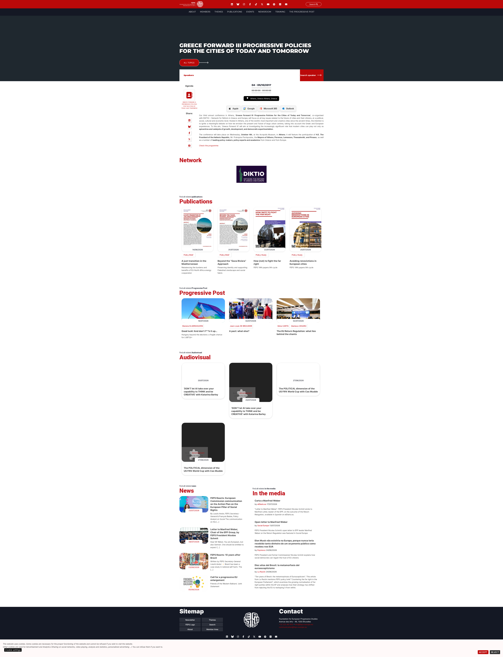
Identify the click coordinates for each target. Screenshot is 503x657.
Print (189, 145)
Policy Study (261, 255)
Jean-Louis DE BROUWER (241, 326)
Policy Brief (188, 255)
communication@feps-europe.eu (293, 627)
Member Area (212, 629)
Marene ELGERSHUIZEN (192, 326)
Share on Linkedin (189, 120)
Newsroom (264, 12)
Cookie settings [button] (13, 650)
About (192, 12)
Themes (219, 12)
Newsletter (190, 620)
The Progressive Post (301, 12)
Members (205, 12)
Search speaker (308, 75)
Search (312, 4)
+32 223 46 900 (286, 624)
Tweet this (189, 139)
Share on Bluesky (189, 127)
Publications (234, 12)
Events (250, 12)
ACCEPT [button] (483, 652)
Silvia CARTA (283, 326)
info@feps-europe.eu (304, 624)
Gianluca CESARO (298, 326)
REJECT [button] (495, 652)
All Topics (189, 63)
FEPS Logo (190, 624)
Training (280, 12)
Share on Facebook (189, 133)
